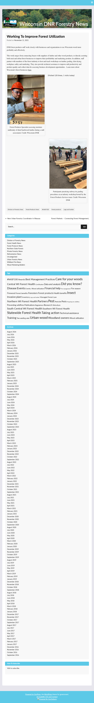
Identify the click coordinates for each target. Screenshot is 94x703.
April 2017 (10, 636)
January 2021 (12, 514)
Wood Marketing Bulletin (16, 265)
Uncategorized (12, 257)
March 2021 (11, 508)
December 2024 (13, 386)
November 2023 (13, 421)
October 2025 (12, 359)
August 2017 (11, 625)
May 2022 (10, 470)
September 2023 (13, 427)
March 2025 (11, 378)
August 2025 (11, 364)
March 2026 (11, 345)
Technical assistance (69, 313)
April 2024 (10, 408)
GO (84, 227)
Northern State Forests (15, 248)
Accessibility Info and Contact (47, 697)
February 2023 (12, 446)
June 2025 (11, 370)
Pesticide (58, 302)
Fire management (65, 288)
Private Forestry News (15, 251)
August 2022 (11, 462)
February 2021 (12, 511)
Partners (43, 301)
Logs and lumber (69, 209)
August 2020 (11, 527)
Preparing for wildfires (73, 301)
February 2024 (12, 413)
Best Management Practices (40, 279)
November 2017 (13, 617)
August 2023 (11, 430)
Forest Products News (32, 209)
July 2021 (10, 498)
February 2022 (12, 478)
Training (11, 318)
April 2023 (10, 440)
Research (48, 305)
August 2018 (11, 593)
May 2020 (10, 536)
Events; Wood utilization (34, 289)
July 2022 (10, 465)
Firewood (11, 293)
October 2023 (12, 424)
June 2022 (11, 468)
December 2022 (13, 451)
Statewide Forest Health (24, 312)
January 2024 (12, 416)
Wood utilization (77, 318)
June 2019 (11, 565)
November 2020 (13, 519)
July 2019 (10, 563)
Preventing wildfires (15, 305)
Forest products (56, 209)
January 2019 (12, 579)
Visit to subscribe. (13, 668)
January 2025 (12, 383)
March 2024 (11, 411)
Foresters (33, 293)
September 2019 (13, 557)
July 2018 (10, 595)
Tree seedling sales (23, 318)
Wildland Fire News (14, 262)
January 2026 (12, 351)
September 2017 (13, 622)
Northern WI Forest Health (22, 301)
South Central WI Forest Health (24, 308)
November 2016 (13, 650)
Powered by (29, 694)
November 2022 (13, 454)
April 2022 (10, 473)
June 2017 (11, 631)
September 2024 (13, 394)
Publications (29, 305)
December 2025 (13, 353)
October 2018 (12, 587)
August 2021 (11, 495)
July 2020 (10, 530)
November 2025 (13, 356)
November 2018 (13, 584)
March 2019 (11, 574)
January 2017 (12, 644)
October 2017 (12, 620)
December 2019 (13, 549)
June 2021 (11, 500)
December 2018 (13, 582)
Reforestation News (14, 254)
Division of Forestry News (15, 209)
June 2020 (11, 533)
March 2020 (11, 541)
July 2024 (10, 400)
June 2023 (11, 435)
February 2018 (12, 609)
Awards (21, 280)
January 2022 (12, 481)
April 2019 (10, 571)
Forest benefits (22, 293)
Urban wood (39, 317)
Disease (12, 288)
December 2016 (13, 647)
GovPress (37, 694)
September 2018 (13, 590)
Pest (51, 301)
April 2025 (10, 375)
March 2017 (11, 639)
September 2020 (13, 525)
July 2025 (10, 367)
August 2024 (11, 397)
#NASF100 (45, 209)
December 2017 (13, 614)
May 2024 (10, 405)
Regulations (39, 305)
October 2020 (12, 522)
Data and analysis (52, 284)
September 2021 (13, 492)
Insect (71, 292)
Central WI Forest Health (21, 284)
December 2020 (13, 516)
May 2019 (10, 568)
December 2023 (13, 419)
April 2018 (10, 603)
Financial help (52, 288)
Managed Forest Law (48, 297)
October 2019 (12, 554)
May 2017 (10, 633)
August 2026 (11, 332)
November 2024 (13, 389)
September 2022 (13, 459)
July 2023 (10, 432)
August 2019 (11, 560)
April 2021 (10, 506)
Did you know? (71, 284)
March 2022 (11, 476)
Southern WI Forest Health (56, 309)
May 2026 (10, 340)
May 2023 (10, 438)
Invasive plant (14, 297)
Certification (40, 284)
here (29, 70)
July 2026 (10, 334)
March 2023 (11, 443)
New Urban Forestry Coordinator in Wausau (22, 218)
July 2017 (10, 628)
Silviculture (56, 305)
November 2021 (13, 487)
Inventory (26, 297)
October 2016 (12, 652)
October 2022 (12, 457)
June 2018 (11, 598)
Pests (64, 302)
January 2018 (12, 612)
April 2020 (10, 538)
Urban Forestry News (14, 259)
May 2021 (10, 503)
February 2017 (12, 641)
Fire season (75, 289)
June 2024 (11, 402)
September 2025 (13, 362)
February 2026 (12, 348)
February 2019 (12, 576)
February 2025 (12, 381)
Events (21, 288)
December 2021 (13, 484)
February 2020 (12, 544)
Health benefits (60, 293)
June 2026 (11, 337)
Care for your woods (69, 279)
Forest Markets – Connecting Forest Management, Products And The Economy (70, 220)
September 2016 (13, 655)
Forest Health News (14, 243)
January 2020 (12, 546)
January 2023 (12, 449)
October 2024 (12, 392)
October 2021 (12, 489)
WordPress (48, 694)
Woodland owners (58, 318)
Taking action (50, 312)
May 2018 (10, 601)
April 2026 (10, 343)
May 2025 (10, 372)
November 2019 (13, 552)
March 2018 (11, 606)
